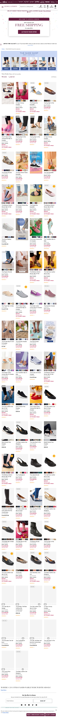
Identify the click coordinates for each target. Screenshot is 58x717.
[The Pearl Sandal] (36, 329)
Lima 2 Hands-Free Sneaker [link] (20, 408)
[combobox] (29, 6)
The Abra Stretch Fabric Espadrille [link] (22, 174)
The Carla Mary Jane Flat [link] (35, 574)
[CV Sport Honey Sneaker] (22, 91)
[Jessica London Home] (10, 6)
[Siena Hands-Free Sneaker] (8, 430)
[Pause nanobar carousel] (27, 12)
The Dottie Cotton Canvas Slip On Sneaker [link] (36, 307)
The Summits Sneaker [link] (49, 306)
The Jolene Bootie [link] (34, 475)
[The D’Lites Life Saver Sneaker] (36, 360)
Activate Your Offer (29, 32)
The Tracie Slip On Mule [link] (8, 306)
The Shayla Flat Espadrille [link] (34, 104)
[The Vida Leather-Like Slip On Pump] (50, 394)
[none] (22, 91)
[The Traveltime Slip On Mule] (50, 227)
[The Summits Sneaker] (50, 294)
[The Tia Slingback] (22, 463)
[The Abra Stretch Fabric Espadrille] (22, 160)
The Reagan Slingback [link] (49, 705)
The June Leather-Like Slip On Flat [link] (7, 408)
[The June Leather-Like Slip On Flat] (8, 394)
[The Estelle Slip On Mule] (8, 529)
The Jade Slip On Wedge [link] (6, 608)
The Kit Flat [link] (19, 573)
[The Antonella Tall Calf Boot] (8, 628)
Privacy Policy (6, 712)
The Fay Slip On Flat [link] (49, 103)
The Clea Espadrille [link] (48, 173)
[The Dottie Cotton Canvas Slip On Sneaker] (36, 294)
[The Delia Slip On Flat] (22, 529)
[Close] (56, 710)
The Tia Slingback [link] (20, 475)
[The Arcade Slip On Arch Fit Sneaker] (8, 329)
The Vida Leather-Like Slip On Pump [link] (49, 408)
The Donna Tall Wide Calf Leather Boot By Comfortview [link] (7, 511)
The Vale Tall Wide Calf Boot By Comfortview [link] (35, 642)
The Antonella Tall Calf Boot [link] (7, 642)
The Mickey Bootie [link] (34, 542)
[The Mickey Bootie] (36, 529)
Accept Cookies (50, 714)
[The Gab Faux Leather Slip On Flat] (50, 260)
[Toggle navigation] (2, 7)
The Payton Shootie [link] (7, 272)
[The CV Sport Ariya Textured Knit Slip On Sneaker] (8, 125)
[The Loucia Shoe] (8, 659)
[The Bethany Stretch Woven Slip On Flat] (8, 193)
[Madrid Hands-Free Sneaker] (50, 430)
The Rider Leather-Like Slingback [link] (21, 444)
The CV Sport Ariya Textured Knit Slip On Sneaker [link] (7, 139)
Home (3, 49)
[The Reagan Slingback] (50, 692)
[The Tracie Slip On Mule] (8, 294)
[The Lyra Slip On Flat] (50, 659)
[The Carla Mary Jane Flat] (36, 560)
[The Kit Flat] (22, 560)
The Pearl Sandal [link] (34, 342)
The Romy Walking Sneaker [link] (6, 241)
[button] (47, 7)
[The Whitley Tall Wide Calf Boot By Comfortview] (22, 594)
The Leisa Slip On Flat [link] (35, 443)
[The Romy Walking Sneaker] (8, 227)
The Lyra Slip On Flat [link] (49, 672)
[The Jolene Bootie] (36, 463)
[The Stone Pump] (22, 692)
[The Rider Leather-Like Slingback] (22, 430)
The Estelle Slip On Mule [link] (8, 542)
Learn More (30, 45)
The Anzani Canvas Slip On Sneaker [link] (22, 207)
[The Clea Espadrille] (50, 160)
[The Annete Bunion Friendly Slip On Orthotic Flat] (36, 692)
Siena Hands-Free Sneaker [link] (6, 444)
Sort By (12, 77)
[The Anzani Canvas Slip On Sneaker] (22, 193)
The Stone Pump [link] (20, 705)
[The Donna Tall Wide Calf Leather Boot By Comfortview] (8, 496)
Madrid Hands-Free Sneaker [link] (49, 444)
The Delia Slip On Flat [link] (21, 542)
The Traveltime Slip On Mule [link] (49, 241)
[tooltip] (4, 2)
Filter (5, 77)
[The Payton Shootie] (8, 260)
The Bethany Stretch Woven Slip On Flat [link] (7, 207)
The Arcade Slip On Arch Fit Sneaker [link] (8, 343)
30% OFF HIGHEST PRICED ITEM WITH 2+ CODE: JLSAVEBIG (22, 11)
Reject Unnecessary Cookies (35, 714)
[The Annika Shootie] (8, 160)
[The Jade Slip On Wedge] (8, 594)
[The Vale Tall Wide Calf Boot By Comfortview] (36, 628)
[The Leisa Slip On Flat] (36, 430)
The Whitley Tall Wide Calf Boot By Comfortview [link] (21, 609)
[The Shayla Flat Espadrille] (36, 91)
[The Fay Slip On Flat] (50, 91)
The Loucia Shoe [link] (6, 672)
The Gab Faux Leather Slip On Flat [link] (49, 273)
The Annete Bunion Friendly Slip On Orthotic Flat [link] (36, 707)
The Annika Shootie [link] (7, 173)
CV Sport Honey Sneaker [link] (20, 104)
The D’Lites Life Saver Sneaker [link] (35, 374)
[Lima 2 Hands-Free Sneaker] (22, 394)
